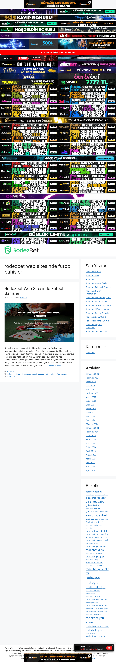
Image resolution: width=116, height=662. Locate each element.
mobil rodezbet (92, 519)
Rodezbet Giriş (92, 275)
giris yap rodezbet (93, 508)
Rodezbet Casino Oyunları (96, 537)
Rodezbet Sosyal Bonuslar (98, 313)
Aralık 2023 (91, 455)
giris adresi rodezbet (96, 498)
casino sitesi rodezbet (101, 495)
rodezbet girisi (95, 550)
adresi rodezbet (94, 491)
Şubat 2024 (91, 447)
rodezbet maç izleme (94, 596)
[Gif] (58, 120)
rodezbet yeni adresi (97, 626)
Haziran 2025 (92, 393)
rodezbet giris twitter (94, 553)
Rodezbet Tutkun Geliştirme (98, 305)
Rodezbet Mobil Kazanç (96, 301)
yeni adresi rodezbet (96, 636)
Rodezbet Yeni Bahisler (96, 331)
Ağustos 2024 (92, 424)
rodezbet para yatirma (92, 602)
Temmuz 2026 (92, 374)
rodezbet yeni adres (95, 620)
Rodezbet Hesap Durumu (97, 321)
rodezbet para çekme (96, 605)
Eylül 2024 (90, 420)
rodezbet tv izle (102, 611)
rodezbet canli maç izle (97, 534)
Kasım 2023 (91, 459)
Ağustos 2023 (92, 470)
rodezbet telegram (91, 611)
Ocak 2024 (91, 451)
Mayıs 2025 (91, 397)
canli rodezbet (90, 495)
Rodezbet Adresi (93, 272)
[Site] (29, 88)
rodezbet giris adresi (15, 374)
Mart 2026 (90, 385)
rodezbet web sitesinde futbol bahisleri (52, 374)
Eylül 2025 (90, 389)
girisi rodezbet (95, 501)
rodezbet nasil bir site (96, 599)
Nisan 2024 (91, 439)
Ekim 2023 (90, 463)
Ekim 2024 (90, 416)
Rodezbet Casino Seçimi (97, 283)
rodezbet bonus (92, 528)
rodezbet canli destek (96, 531)
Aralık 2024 (91, 409)
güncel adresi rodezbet (97, 511)
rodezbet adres (103, 519)
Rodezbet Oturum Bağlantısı (98, 298)
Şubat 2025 (91, 401)
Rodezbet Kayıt (95, 587)
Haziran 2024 (92, 432)
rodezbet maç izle (91, 594)
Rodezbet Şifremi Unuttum (98, 309)
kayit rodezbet (96, 515)
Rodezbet (10, 371)
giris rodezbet (93, 505)
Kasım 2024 (91, 412)
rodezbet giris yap (95, 556)
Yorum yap (11, 376)
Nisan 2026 (91, 382)
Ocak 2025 (91, 405)
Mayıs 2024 (91, 436)
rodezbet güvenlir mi (97, 571)
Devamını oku (55, 365)
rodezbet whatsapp (93, 614)
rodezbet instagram (94, 580)
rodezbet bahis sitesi (94, 525)
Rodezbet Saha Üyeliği (96, 317)
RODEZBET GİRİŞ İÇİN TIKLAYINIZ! (58, 52)
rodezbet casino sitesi (97, 540)
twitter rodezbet (90, 633)
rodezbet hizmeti (30, 374)
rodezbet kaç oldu (93, 591)
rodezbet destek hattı (92, 543)
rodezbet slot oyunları (102, 608)
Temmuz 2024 (92, 428)
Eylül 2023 (90, 466)
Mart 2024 (90, 443)
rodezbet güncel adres (95, 565)
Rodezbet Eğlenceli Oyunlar (98, 287)
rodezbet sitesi (90, 608)
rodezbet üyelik (94, 630)
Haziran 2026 (92, 378)
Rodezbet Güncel (94, 562)
